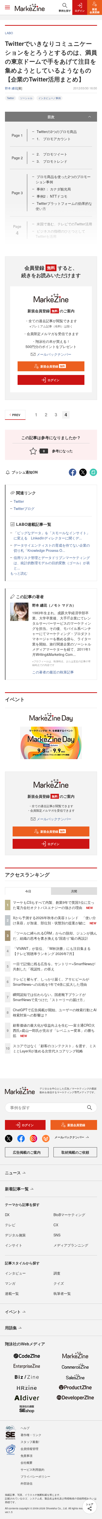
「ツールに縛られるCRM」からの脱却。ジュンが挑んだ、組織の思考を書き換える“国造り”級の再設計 (55, 936)
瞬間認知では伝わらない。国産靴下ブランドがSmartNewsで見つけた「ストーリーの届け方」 (49, 997)
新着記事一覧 (17, 1189)
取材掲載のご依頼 (75, 1152)
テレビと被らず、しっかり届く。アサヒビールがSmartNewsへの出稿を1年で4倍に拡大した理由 (51, 982)
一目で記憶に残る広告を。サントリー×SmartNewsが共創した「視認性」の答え (54, 966)
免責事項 (26, 1455)
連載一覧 (12, 1293)
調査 (56, 1273)
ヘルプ (25, 1428)
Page (17, 135)
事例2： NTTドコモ (52, 196)
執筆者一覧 (62, 1293)
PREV (16, 415)
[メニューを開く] (7, 7)
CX (55, 1224)
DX (7, 1214)
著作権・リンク (31, 1435)
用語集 (11, 1328)
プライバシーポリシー (35, 1476)
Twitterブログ (24, 508)
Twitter (10, 98)
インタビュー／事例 (49, 98)
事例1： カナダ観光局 (54, 189)
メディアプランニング (70, 1245)
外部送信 (26, 1483)
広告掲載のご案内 (27, 1152)
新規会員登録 (52, 366)
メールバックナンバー (54, 354)
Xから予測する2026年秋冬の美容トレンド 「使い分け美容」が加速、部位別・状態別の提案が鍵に (54, 920)
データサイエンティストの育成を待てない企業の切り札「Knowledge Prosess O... (52, 548)
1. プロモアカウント (54, 138)
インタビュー (15, 1273)
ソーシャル (26, 98)
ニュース (13, 1172)
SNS (56, 1234)
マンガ (10, 1283)
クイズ (58, 1283)
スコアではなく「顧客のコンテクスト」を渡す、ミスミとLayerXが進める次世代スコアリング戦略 (54, 1048)
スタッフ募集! (30, 1441)
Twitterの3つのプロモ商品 (57, 131)
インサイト (13, 1245)
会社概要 (26, 1462)
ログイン (53, 380)
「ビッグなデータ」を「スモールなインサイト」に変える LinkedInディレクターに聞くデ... (52, 535)
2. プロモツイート (52, 154)
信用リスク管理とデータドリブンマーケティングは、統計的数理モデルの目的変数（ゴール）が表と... (52, 562)
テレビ (10, 1224)
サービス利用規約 (32, 1469)
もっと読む (18, 573)
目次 (51, 116)
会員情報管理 (29, 1448)
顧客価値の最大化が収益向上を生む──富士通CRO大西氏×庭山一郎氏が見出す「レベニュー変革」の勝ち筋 (54, 1030)
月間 (74, 891)
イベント (13, 1311)
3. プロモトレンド (52, 161)
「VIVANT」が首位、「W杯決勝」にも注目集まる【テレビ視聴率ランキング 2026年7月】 (52, 951)
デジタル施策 (15, 1234)
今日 (28, 891)
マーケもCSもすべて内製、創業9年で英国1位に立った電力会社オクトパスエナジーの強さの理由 (53, 905)
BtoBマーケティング (69, 1214)
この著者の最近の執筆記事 (53, 671)
